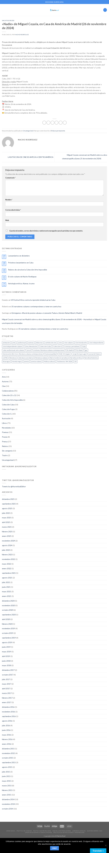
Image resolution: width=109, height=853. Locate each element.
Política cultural (49, 361)
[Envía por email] (56, 123)
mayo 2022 (6, 564)
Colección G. (7, 414)
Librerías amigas (79, 831)
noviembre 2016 (8, 712)
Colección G (57, 346)
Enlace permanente (58, 131)
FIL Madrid (70, 350)
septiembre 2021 (9, 573)
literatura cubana (41, 358)
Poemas (5, 432)
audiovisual (22, 342)
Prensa (4, 442)
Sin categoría (7, 451)
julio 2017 (6, 679)
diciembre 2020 (8, 601)
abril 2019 (6, 656)
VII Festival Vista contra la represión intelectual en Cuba (33, 300)
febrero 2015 (7, 790)
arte (13, 342)
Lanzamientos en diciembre (19, 256)
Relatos (5, 446)
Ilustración (6, 418)
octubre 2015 (7, 758)
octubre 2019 (7, 633)
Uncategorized (8, 20)
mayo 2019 (6, 652)
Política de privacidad (42, 831)
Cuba (84, 346)
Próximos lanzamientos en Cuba (20, 263)
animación (6, 342)
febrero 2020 (7, 624)
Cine (3, 386)
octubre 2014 (7, 809)
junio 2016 (6, 730)
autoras (31, 342)
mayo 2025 (6, 518)
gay (86, 350)
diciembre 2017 (8, 670)
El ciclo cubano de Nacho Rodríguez (22, 277)
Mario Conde (54, 358)
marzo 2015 (7, 786)
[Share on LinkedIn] (65, 123)
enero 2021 (6, 596)
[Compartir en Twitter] (52, 123)
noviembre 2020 (8, 605)
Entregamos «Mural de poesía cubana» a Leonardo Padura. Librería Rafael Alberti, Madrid (47, 313)
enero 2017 (6, 702)
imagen (67, 354)
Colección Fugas (8, 409)
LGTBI (5, 358)
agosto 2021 (7, 578)
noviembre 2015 (8, 753)
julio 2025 (6, 513)
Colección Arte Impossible (12, 400)
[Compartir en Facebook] (48, 123)
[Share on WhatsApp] (44, 123)
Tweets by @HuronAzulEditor (14, 486)
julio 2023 (6, 550)
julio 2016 (6, 725)
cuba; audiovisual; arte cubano (13, 350)
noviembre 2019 (8, 628)
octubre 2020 (7, 610)
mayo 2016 (6, 735)
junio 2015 (6, 776)
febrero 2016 (7, 739)
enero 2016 (6, 744)
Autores (5, 381)
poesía (26, 361)
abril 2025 (6, 522)
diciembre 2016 (8, 707)
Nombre (8, 200)
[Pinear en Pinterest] (60, 123)
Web (7, 220)
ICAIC (61, 354)
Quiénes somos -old (94, 831)
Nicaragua (6, 361)
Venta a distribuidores (61, 831)
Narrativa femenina (91, 358)
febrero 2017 (7, 698)
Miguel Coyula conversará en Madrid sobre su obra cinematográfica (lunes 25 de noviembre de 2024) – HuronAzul (47, 319)
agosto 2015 (7, 767)
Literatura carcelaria (25, 358)
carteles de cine (50, 342)
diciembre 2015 (8, 749)
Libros (4, 423)
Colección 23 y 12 (9, 395)
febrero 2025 (7, 532)
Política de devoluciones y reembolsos (68, 832)
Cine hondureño (81, 342)
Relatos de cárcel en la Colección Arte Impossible (27, 270)
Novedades (6, 428)
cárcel (29, 350)
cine (60, 342)
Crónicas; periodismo (71, 346)
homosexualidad (50, 354)
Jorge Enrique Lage (79, 354)
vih (75, 361)
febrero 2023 (7, 555)
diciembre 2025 (8, 499)
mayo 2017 (6, 684)
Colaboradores (8, 391)
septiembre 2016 (9, 716)
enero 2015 (6, 795)
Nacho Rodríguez (22, 34)
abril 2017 (6, 689)
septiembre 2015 (9, 762)
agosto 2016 (7, 721)
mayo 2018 (6, 665)
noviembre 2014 (8, 804)
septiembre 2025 (9, 504)
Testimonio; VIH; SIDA (64, 361)
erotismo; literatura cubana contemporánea (48, 350)
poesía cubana (36, 361)
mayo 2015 (6, 781)
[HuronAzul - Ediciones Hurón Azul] (54, 10)
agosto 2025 (7, 508)
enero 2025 (6, 536)
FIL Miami (79, 350)
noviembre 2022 (8, 559)
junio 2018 (6, 661)
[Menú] (3, 10)
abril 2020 (6, 619)
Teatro (5, 455)
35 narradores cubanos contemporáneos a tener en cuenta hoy (36, 306)
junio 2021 (6, 587)
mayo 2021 (6, 591)
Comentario (10, 178)
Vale (54, 848)
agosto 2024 (7, 545)
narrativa (64, 358)
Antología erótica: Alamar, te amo (21, 283)
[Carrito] (105, 10)
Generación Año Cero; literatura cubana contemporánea (23, 354)
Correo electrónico (13, 210)
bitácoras (39, 342)
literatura (12, 358)
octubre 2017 (7, 675)
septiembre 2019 (9, 638)
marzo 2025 (7, 527)
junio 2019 (6, 647)
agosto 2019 (7, 642)
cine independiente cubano (12, 346)
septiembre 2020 (9, 615)
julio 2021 (6, 582)
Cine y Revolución (31, 346)
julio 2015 (6, 772)
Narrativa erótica (76, 358)
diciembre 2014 (8, 799)
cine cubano (68, 342)
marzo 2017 (7, 693)
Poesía (4, 437)
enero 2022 (6, 568)
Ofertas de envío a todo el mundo (38, 832)
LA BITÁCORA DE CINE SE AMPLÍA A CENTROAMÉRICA (30, 157)
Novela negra (17, 361)
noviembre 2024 (8, 541)
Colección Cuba (45, 346)
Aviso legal (10, 831)
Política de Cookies (24, 831)
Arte (4, 377)
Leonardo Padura (94, 354)
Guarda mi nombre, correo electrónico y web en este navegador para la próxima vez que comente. (46, 231)
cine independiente (96, 342)
